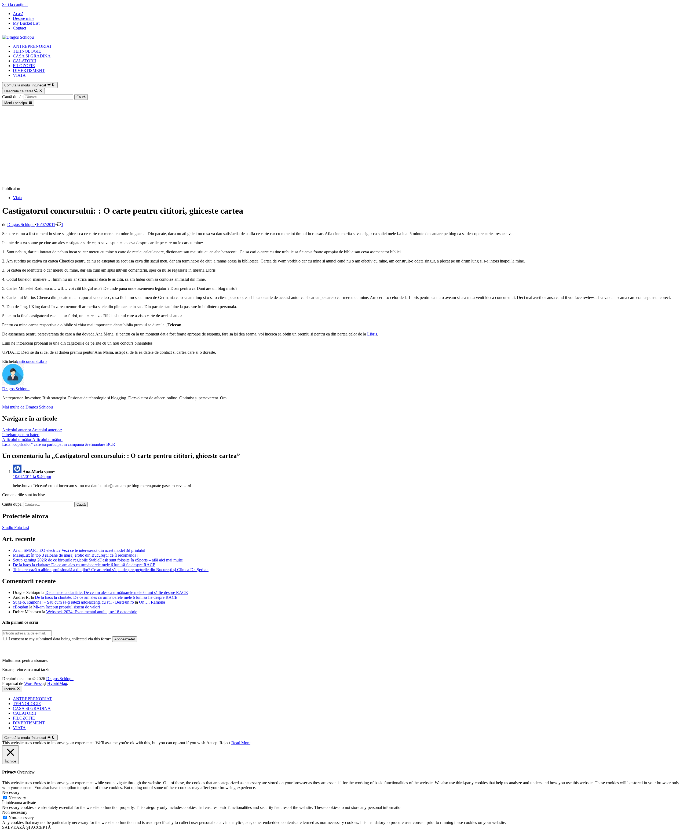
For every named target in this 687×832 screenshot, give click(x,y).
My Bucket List (26, 23)
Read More (240, 742)
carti (20, 361)
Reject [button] (225, 742)
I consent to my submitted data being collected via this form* (60, 639)
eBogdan (20, 607)
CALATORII (24, 61)
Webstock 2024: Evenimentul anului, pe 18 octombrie (91, 612)
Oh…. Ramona (152, 602)
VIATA (19, 75)
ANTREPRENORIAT (32, 46)
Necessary (17, 797)
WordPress (33, 683)
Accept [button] (212, 742)
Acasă (18, 13)
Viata (17, 197)
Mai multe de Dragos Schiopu (27, 407)
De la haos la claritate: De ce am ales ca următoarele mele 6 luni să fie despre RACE (84, 565)
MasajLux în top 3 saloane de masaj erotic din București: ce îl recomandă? (75, 555)
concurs (30, 361)
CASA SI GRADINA (32, 56)
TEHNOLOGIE (27, 51)
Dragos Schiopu (21, 224)
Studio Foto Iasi (15, 527)
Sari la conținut (15, 4)
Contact (19, 28)
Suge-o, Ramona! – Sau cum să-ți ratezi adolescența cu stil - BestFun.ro (73, 602)
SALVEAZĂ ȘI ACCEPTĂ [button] (26, 827)
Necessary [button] (11, 792)
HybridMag (57, 683)
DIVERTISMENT (29, 70)
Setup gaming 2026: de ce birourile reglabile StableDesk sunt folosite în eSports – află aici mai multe (98, 560)
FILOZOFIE (24, 65)
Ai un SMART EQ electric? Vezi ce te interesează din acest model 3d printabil (79, 550)
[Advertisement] (343, 146)
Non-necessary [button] (14, 812)
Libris (372, 334)
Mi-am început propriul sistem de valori (66, 607)
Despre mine (23, 18)
